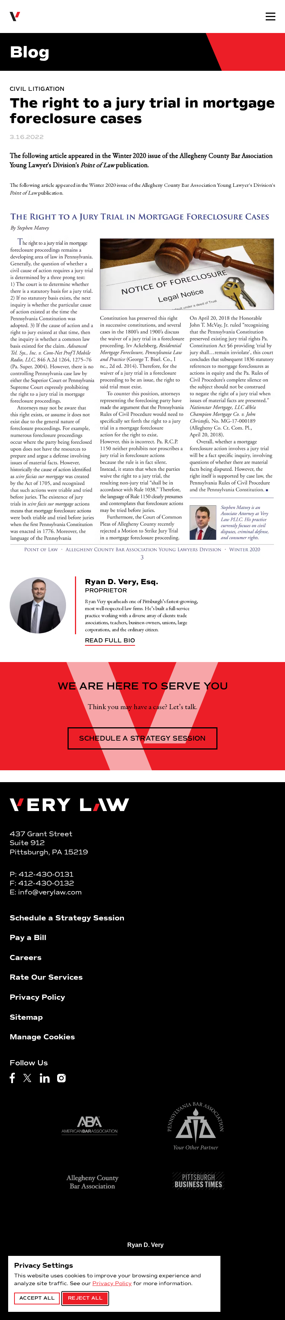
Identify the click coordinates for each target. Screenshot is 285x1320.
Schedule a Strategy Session (142, 738)
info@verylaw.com (50, 892)
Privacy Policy (112, 1283)
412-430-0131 (46, 874)
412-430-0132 (46, 883)
